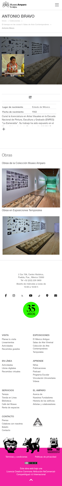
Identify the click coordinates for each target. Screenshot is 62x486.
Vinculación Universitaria (44, 378)
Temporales (38, 352)
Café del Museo (9, 404)
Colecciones (15, 21)
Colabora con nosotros (12, 424)
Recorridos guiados (11, 349)
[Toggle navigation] (56, 5)
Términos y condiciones (16, 457)
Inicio (4, 21)
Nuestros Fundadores (43, 398)
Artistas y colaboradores (44, 404)
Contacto (6, 431)
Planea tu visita (9, 340)
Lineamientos (8, 343)
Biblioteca (6, 401)
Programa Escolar (41, 375)
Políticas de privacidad (45, 457)
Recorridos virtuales (11, 372)
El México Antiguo (41, 340)
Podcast (37, 372)
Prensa (5, 421)
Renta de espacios (10, 408)
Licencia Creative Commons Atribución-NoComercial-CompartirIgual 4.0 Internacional (31, 473)
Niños (35, 365)
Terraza (5, 395)
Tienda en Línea (9, 398)
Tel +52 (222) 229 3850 (31, 281)
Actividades (7, 346)
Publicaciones (39, 368)
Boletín (5, 427)
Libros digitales (9, 368)
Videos (36, 382)
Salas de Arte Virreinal (43, 343)
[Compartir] (30, 97)
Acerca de (37, 395)
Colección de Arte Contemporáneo (41, 347)
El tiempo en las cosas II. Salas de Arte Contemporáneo (25, 24)
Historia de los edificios (44, 401)
